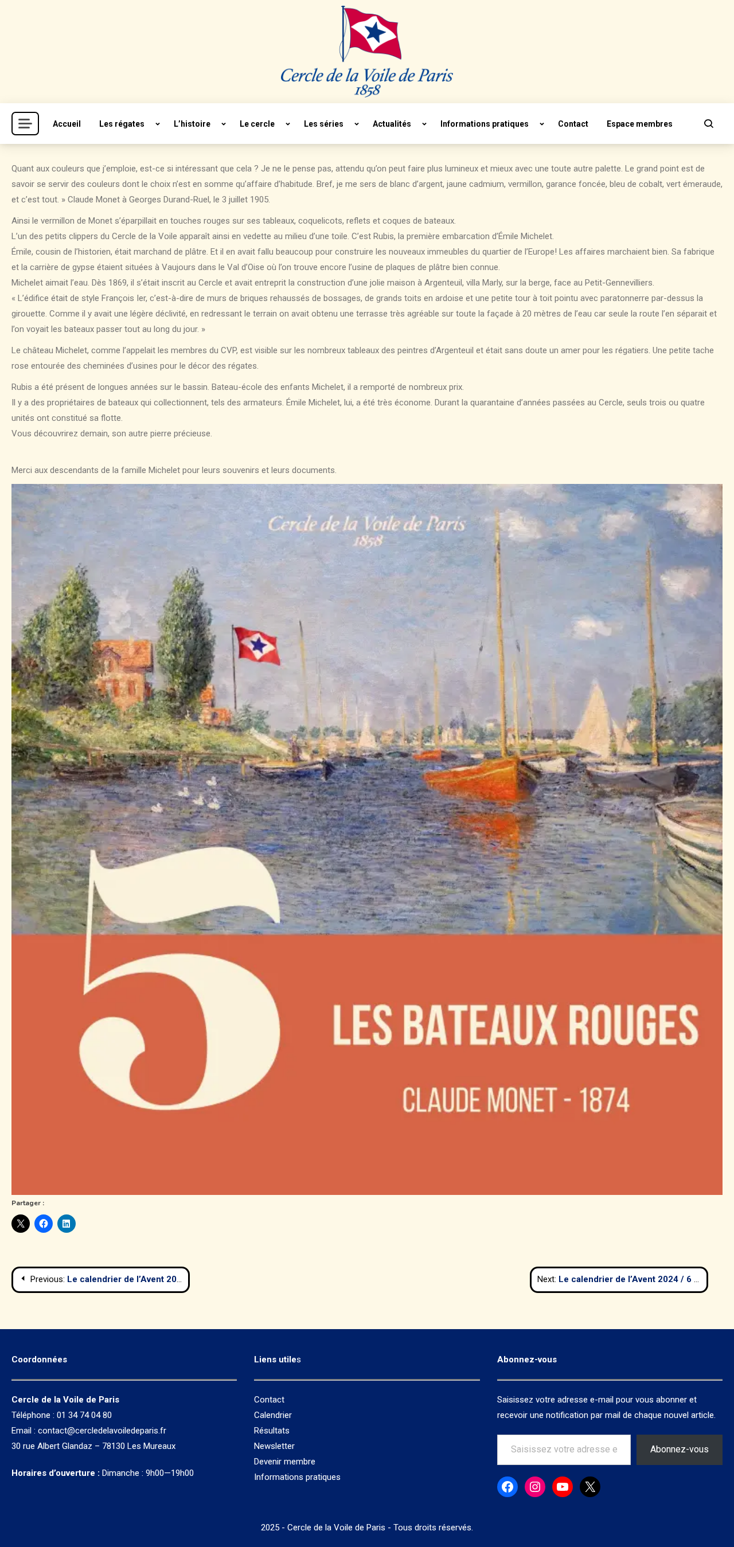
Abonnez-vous (679, 1449)
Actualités (392, 123)
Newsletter (274, 1446)
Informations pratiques (484, 123)
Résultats (272, 1430)
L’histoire (192, 123)
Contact (573, 123)
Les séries (323, 123)
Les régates (122, 123)
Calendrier (273, 1415)
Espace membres (640, 123)
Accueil (67, 123)
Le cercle (257, 123)
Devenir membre (284, 1461)
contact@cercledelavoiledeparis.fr (102, 1430)
